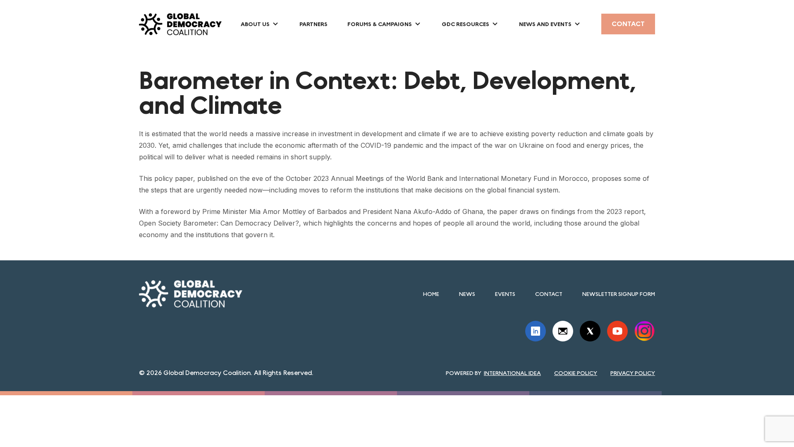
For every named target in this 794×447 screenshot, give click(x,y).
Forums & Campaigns (379, 24)
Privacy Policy (632, 373)
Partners (313, 24)
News (467, 294)
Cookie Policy (575, 373)
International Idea (512, 373)
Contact (628, 23)
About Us (255, 24)
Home (431, 294)
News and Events (545, 24)
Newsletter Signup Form (618, 294)
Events (505, 294)
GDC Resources (465, 24)
